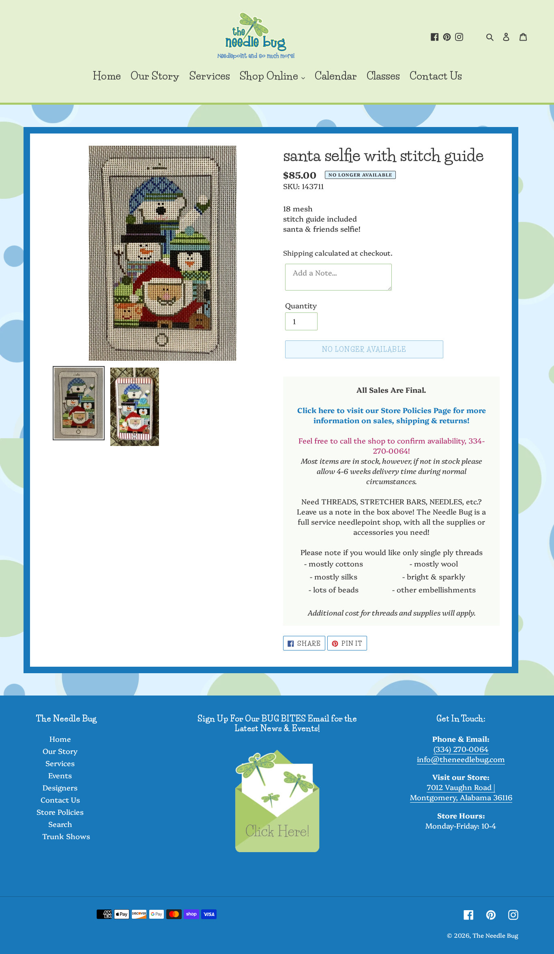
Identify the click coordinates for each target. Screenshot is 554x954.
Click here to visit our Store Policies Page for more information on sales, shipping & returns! (391, 415)
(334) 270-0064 (461, 749)
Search (60, 824)
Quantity (301, 305)
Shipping (298, 252)
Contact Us (60, 800)
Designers (60, 787)
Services (60, 763)
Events (60, 775)
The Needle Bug (495, 935)
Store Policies (60, 812)
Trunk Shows (66, 836)
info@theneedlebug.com (461, 759)
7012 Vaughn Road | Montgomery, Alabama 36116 (461, 792)
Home (60, 739)
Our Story (60, 751)
